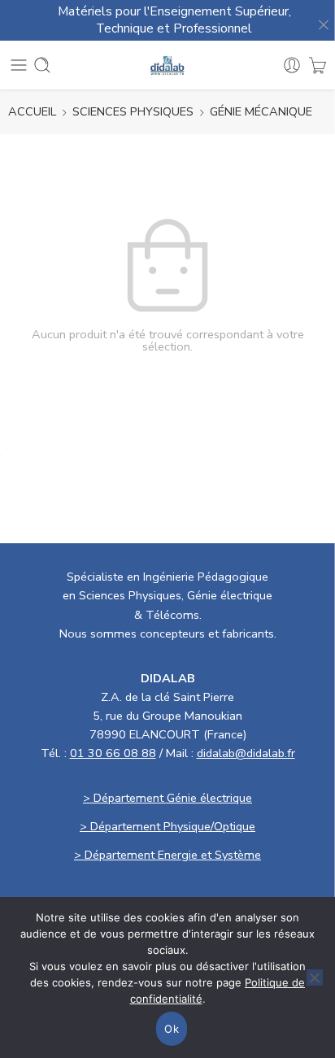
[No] (315, 977)
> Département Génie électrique (167, 798)
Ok (171, 1028)
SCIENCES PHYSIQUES (133, 111)
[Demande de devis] (317, 65)
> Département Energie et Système (167, 855)
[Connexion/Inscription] (292, 65)
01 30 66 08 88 (113, 753)
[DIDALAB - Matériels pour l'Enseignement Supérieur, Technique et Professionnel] (167, 65)
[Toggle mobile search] (42, 65)
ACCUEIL (32, 111)
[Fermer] (318, 20)
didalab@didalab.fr (246, 753)
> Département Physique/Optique (167, 826)
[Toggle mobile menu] (18, 65)
